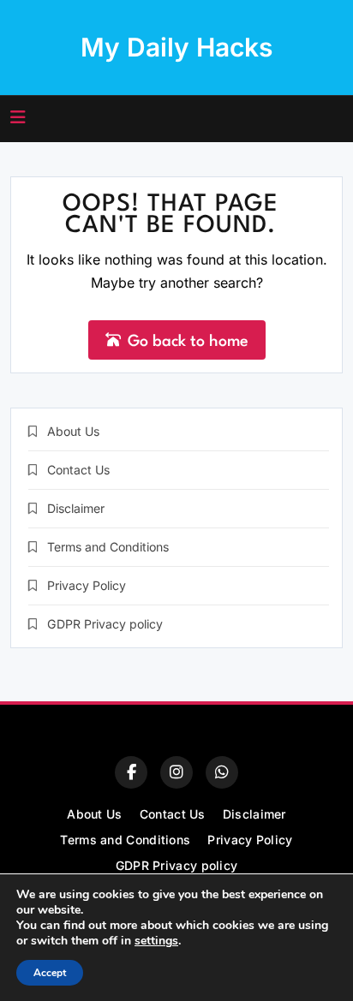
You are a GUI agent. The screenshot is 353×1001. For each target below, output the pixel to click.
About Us (73, 431)
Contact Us (78, 469)
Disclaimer (76, 508)
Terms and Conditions (108, 546)
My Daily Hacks (176, 47)
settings (156, 941)
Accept (49, 973)
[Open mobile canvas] (18, 117)
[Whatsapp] (222, 772)
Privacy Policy (86, 585)
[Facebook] (131, 772)
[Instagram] (176, 772)
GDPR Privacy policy (105, 624)
